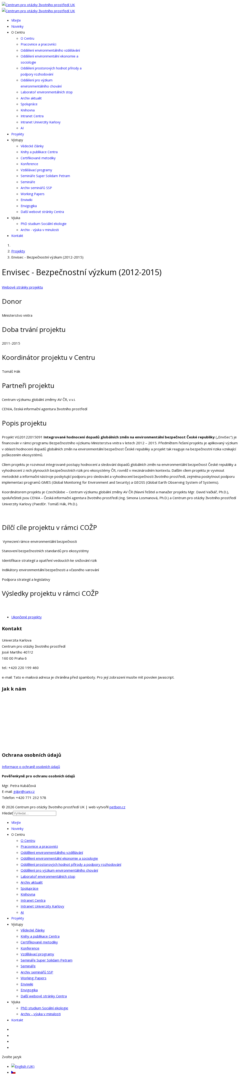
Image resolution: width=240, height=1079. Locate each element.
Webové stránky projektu (22, 287)
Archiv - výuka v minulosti (40, 230)
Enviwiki (26, 200)
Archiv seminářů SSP (36, 188)
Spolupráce (29, 104)
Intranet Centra (32, 116)
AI (22, 128)
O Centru (27, 38)
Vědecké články (32, 146)
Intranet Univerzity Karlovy (40, 122)
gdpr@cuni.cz (24, 791)
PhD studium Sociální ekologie (44, 223)
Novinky (17, 26)
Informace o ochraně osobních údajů (31, 766)
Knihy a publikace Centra (39, 152)
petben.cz (117, 807)
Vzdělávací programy (36, 170)
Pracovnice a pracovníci (38, 44)
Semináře (28, 182)
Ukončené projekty (26, 617)
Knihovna (28, 110)
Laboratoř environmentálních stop (47, 92)
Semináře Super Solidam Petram (45, 176)
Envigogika (29, 206)
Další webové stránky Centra (42, 211)
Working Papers (33, 194)
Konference (29, 164)
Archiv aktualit (31, 98)
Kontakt (17, 235)
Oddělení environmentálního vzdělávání (50, 50)
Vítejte (16, 20)
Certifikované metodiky (38, 158)
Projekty (17, 134)
